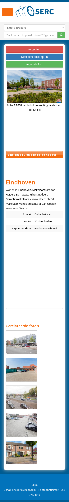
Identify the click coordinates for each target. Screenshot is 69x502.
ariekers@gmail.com (24, 489)
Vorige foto (35, 49)
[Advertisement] (34, 272)
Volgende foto (34, 64)
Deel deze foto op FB (34, 57)
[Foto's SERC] (35, 11)
